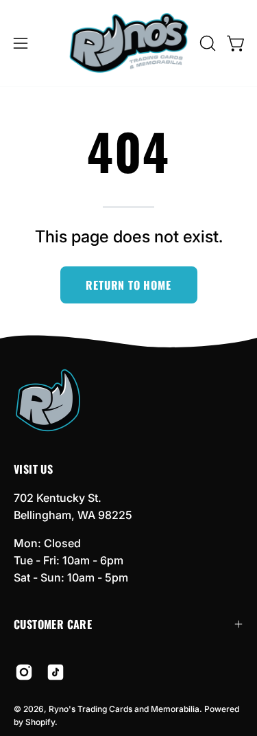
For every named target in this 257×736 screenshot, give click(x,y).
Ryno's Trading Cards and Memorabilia (124, 709)
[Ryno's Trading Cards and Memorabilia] (129, 43)
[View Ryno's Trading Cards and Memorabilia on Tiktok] (55, 672)
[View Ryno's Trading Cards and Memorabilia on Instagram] (24, 672)
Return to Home (128, 285)
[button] (206, 43)
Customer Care (53, 624)
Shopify (40, 722)
